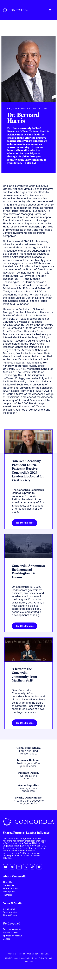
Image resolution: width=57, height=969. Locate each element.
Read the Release (24, 522)
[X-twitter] (25, 866)
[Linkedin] (12, 866)
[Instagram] (19, 866)
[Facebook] (39, 866)
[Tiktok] (32, 866)
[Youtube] (5, 866)
